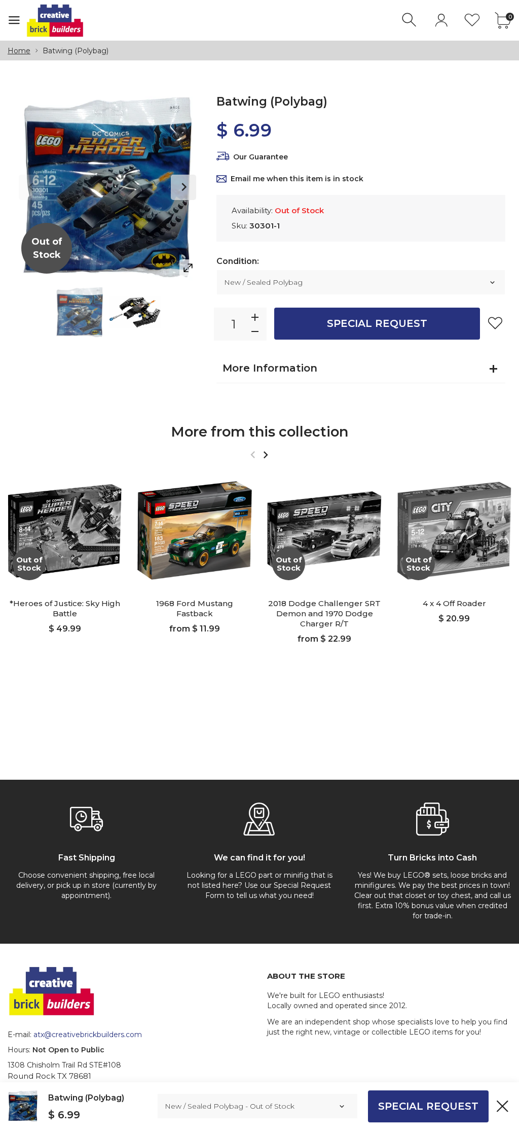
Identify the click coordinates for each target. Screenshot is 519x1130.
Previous (31, 187)
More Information (270, 368)
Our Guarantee (260, 156)
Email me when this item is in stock (297, 178)
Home (19, 50)
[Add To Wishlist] (495, 323)
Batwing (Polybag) (86, 1098)
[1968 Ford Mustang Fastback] (194, 530)
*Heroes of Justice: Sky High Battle (65, 608)
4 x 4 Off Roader (454, 603)
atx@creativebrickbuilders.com (87, 1034)
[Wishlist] (472, 20)
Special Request (377, 323)
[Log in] (441, 20)
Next (183, 187)
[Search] (410, 20)
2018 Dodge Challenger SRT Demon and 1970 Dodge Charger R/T (324, 613)
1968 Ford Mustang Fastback (194, 608)
